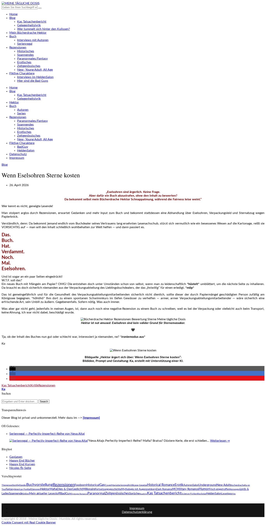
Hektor (14, 102)
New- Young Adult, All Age (35, 69)
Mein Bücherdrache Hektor (28, 32)
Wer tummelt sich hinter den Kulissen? (43, 29)
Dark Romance (164, 489)
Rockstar (201, 494)
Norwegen (235, 489)
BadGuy (22, 146)
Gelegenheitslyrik (29, 25)
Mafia (53, 489)
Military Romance (188, 489)
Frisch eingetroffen (219, 489)
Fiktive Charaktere (21, 73)
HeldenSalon (25, 150)
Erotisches (24, 62)
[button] (12, 368)
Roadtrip (143, 494)
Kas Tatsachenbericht (31, 21)
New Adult (223, 485)
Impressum (16, 157)
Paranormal (96, 493)
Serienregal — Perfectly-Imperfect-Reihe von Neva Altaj (47, 433)
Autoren (22, 109)
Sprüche (134, 493)
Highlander (21, 485)
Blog (12, 17)
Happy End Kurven (22, 464)
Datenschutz (18, 154)
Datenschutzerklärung (137, 512)
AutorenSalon (190, 485)
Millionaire (89, 489)
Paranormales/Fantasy (32, 58)
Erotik (179, 484)
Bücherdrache (237, 485)
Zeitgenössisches (28, 66)
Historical (93, 485)
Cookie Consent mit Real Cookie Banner (29, 522)
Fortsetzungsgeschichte (108, 489)
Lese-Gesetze (140, 485)
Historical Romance (161, 484)
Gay (102, 484)
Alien (26, 494)
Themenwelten (9, 485)
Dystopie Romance (79, 494)
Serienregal (24, 43)
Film (234, 494)
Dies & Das (64, 489)
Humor (204, 489)
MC (174, 489)
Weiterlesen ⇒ (220, 440)
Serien (21, 113)
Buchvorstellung (39, 485)
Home (13, 14)
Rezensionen (17, 47)
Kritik (34, 385)
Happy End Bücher (22, 460)
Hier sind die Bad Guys (32, 80)
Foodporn (80, 485)
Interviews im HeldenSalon (35, 77)
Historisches (25, 51)
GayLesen (15, 456)
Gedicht (77, 489)
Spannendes (25, 54)
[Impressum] (91, 417)
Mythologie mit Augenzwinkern (138, 489)
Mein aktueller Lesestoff (44, 493)
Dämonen (35, 489)
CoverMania (111, 485)
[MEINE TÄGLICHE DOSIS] (21, 3)
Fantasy (10, 489)
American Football (22, 489)
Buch (12, 36)
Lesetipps (226, 494)
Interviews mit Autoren (32, 40)
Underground (207, 484)
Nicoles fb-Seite (20, 468)
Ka (3, 389)
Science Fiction (189, 494)
